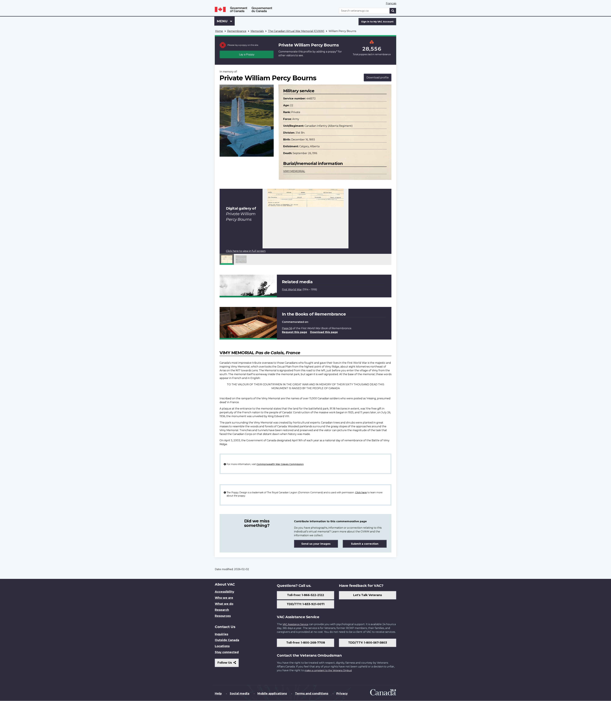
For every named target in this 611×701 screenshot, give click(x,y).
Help (218, 693)
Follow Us (228, 664)
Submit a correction (364, 543)
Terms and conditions (311, 693)
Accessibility (224, 591)
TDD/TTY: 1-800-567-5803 (367, 642)
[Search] (393, 11)
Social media (239, 693)
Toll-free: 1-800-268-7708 (305, 642)
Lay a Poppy (246, 54)
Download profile (377, 77)
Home (219, 31)
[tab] (227, 259)
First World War (292, 289)
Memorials (257, 31)
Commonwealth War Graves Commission (280, 464)
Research (222, 610)
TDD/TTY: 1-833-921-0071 (305, 604)
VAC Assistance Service (295, 624)
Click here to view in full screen (246, 251)
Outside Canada (227, 640)
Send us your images (315, 543)
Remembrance (236, 31)
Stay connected (227, 652)
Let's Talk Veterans (367, 595)
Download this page (324, 332)
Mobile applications (272, 693)
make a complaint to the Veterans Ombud (328, 670)
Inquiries (221, 634)
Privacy (342, 693)
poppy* (332, 51)
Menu (222, 21)
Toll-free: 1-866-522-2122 (305, 595)
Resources (223, 616)
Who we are (224, 598)
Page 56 (287, 328)
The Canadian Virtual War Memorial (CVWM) (296, 31)
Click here (361, 492)
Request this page (294, 332)
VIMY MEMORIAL (294, 171)
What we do (224, 604)
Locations (222, 646)
